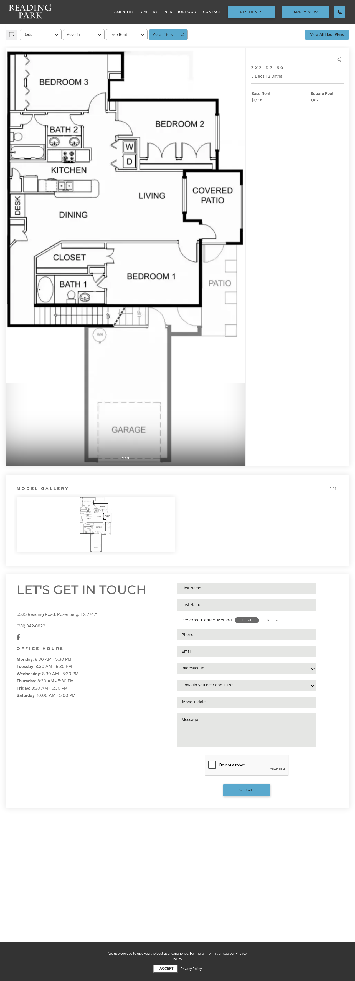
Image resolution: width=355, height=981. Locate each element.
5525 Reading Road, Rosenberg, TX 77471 (57, 614)
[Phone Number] (339, 12)
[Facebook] (18, 637)
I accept (166, 968)
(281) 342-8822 (31, 626)
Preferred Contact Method (207, 619)
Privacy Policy (191, 969)
